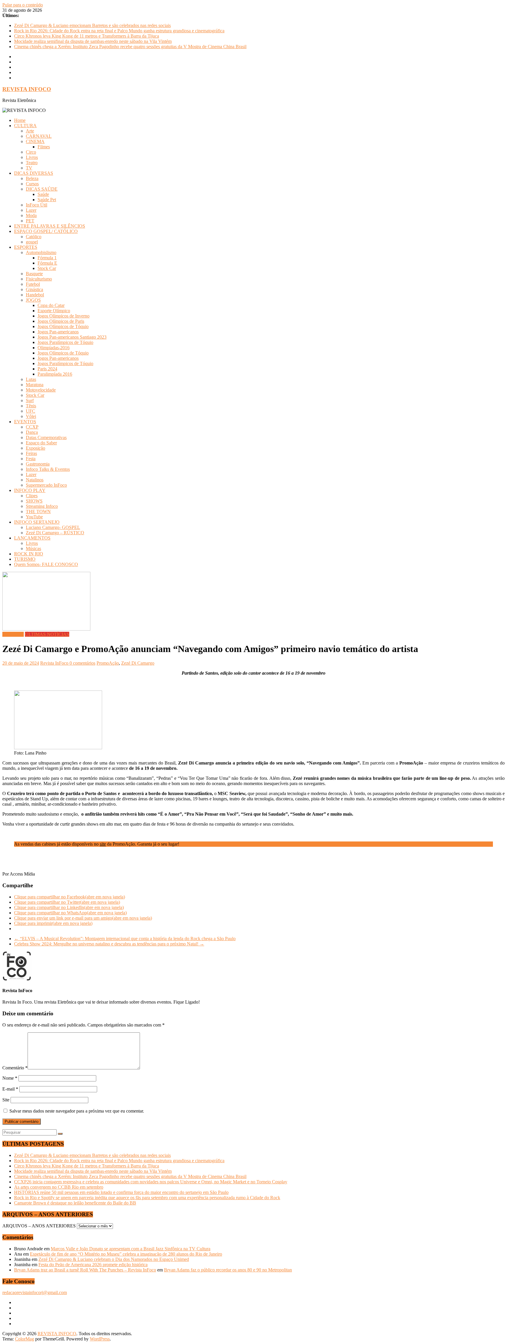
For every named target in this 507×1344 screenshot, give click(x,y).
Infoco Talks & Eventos (48, 469)
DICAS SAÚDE (42, 189)
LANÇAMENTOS (32, 537)
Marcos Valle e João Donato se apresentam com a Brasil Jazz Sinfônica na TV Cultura (130, 1248)
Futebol (33, 284)
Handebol (35, 294)
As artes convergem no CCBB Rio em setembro (58, 1187)
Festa (31, 458)
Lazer (31, 210)
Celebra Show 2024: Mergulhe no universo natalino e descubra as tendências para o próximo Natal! (109, 943)
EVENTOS (25, 421)
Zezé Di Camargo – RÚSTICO (55, 532)
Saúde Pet (47, 199)
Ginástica (34, 289)
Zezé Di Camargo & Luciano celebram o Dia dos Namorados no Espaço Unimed (113, 1259)
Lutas (31, 379)
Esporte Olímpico (54, 310)
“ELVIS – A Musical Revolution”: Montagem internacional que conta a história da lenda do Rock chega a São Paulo (125, 938)
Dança (32, 432)
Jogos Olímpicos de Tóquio (63, 326)
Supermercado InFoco (46, 485)
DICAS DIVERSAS (33, 173)
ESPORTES (25, 247)
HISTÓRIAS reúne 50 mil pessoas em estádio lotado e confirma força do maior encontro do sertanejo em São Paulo (121, 1192)
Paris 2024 (47, 368)
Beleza (32, 178)
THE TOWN (38, 511)
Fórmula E (47, 263)
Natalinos (34, 479)
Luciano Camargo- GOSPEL (53, 527)
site (103, 843)
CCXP (32, 426)
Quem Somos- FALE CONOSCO (46, 564)
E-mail (10, 1088)
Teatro (32, 162)
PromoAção (108, 663)
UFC (30, 411)
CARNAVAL (39, 136)
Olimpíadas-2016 (54, 347)
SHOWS (34, 500)
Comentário (15, 1067)
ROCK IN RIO (28, 553)
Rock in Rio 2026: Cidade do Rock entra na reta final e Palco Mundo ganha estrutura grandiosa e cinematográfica (119, 30)
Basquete (34, 273)
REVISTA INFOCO (26, 89)
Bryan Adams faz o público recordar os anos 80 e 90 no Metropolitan (228, 1269)
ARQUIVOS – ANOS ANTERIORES (39, 1225)
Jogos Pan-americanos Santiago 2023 (72, 337)
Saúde (43, 194)
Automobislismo (41, 252)
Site (5, 1099)
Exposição (35, 448)
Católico (33, 236)
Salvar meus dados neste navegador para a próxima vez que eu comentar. (76, 1110)
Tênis (31, 405)
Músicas (33, 548)
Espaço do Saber (41, 442)
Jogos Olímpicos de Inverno (63, 315)
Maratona (34, 384)
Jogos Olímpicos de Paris (61, 321)
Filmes (44, 146)
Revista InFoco (55, 663)
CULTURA (25, 125)
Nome (9, 1078)
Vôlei (31, 416)
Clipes (32, 495)
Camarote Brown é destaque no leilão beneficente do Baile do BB (75, 1202)
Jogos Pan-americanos (58, 331)
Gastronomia (38, 463)
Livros (32, 157)
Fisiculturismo (39, 278)
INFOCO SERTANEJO (37, 522)
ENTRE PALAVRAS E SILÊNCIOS (49, 226)
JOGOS (33, 300)
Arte (30, 130)
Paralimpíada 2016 (55, 374)
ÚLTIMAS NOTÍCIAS (47, 634)
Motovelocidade (41, 389)
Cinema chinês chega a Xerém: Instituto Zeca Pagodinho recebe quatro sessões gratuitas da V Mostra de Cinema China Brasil (130, 46)
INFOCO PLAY (29, 490)
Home (20, 120)
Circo (31, 151)
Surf (30, 400)
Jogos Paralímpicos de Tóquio (65, 342)
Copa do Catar (51, 305)
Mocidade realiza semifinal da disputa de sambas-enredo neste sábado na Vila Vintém (93, 41)
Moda (31, 215)
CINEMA (35, 141)
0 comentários (82, 663)
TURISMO (25, 559)
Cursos (32, 183)
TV (29, 167)
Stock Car (47, 268)
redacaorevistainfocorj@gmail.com (34, 1292)
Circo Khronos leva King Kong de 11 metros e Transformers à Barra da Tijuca (86, 35)
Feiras (31, 453)
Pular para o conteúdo (22, 4)
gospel (32, 241)
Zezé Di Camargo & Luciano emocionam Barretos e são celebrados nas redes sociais (92, 25)
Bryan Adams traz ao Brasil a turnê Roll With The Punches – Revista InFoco (85, 1269)
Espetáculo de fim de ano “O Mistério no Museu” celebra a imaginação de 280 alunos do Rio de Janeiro (126, 1253)
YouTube (34, 516)
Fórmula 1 (47, 257)
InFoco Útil (36, 204)
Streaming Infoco (42, 506)
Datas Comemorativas (46, 437)
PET (30, 220)
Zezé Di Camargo (137, 663)
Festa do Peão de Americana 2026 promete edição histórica (93, 1264)
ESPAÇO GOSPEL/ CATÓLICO (46, 231)
